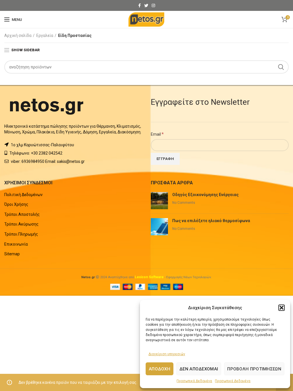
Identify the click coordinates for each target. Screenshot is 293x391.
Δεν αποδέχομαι (198, 369)
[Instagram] (153, 5)
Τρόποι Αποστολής (22, 214)
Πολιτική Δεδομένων (23, 194)
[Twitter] (146, 5)
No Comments (183, 203)
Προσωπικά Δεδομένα (194, 381)
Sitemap (12, 254)
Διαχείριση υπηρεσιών (167, 354)
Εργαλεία (44, 35)
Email (157, 134)
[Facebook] (139, 5)
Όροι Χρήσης (16, 204)
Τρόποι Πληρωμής (21, 234)
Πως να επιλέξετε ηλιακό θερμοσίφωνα (211, 220)
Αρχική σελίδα (17, 35)
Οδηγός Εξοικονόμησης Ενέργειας (205, 194)
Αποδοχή (159, 369)
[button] (281, 308)
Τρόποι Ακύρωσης (21, 224)
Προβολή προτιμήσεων (254, 369)
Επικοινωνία (16, 244)
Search (281, 67)
